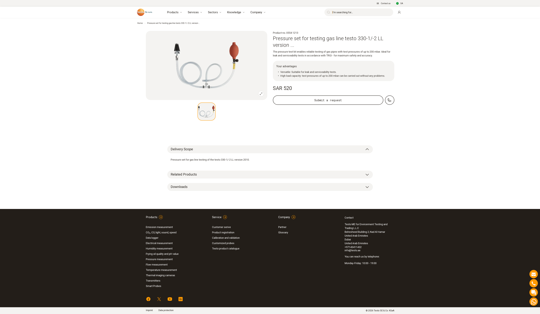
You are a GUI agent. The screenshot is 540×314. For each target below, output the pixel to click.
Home (140, 23)
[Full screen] (261, 94)
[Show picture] (207, 112)
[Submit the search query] (328, 12)
